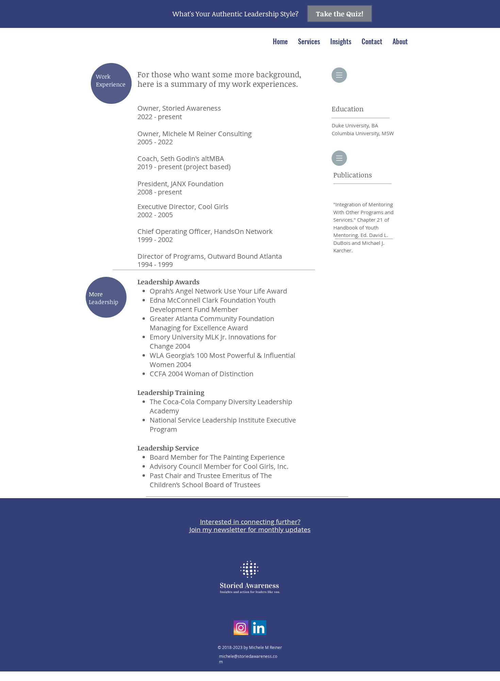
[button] (309, 41)
